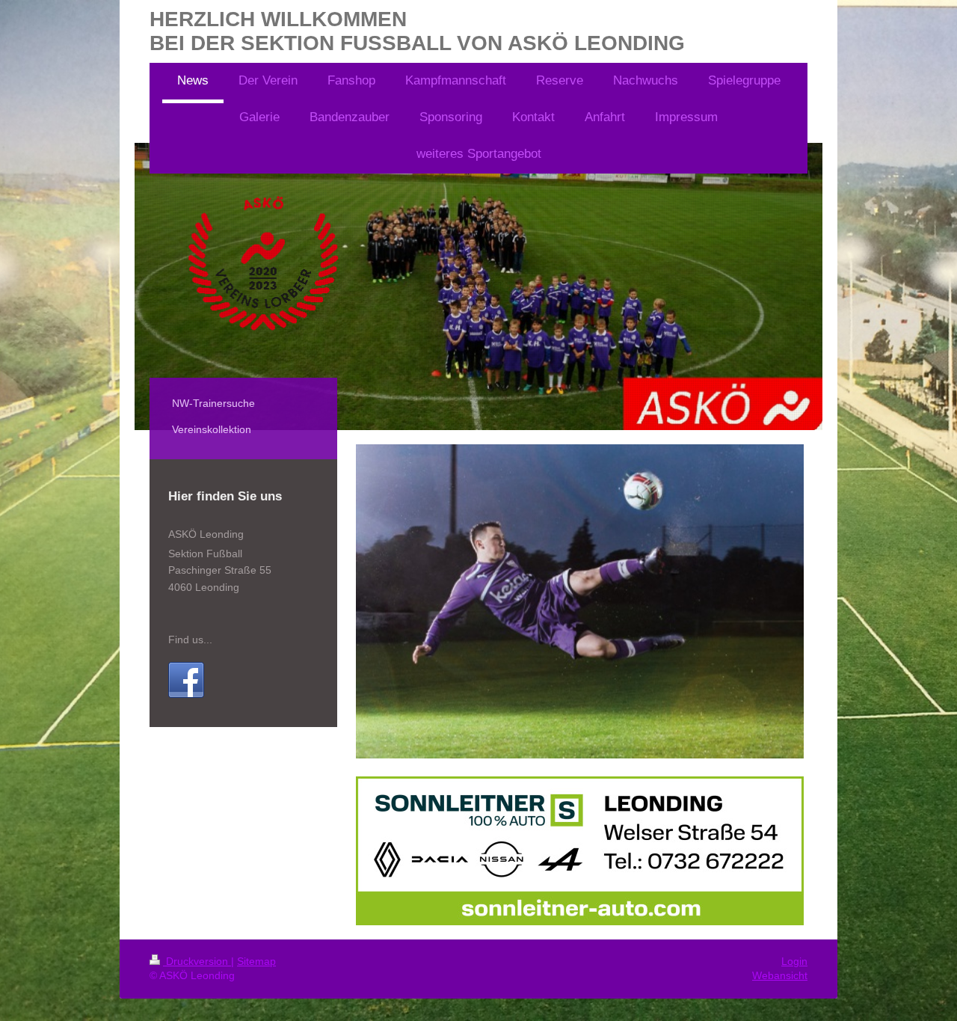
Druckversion (197, 961)
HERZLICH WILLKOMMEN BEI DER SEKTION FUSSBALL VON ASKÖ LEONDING (417, 31)
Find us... (190, 640)
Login (794, 961)
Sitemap (256, 961)
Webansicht (779, 975)
